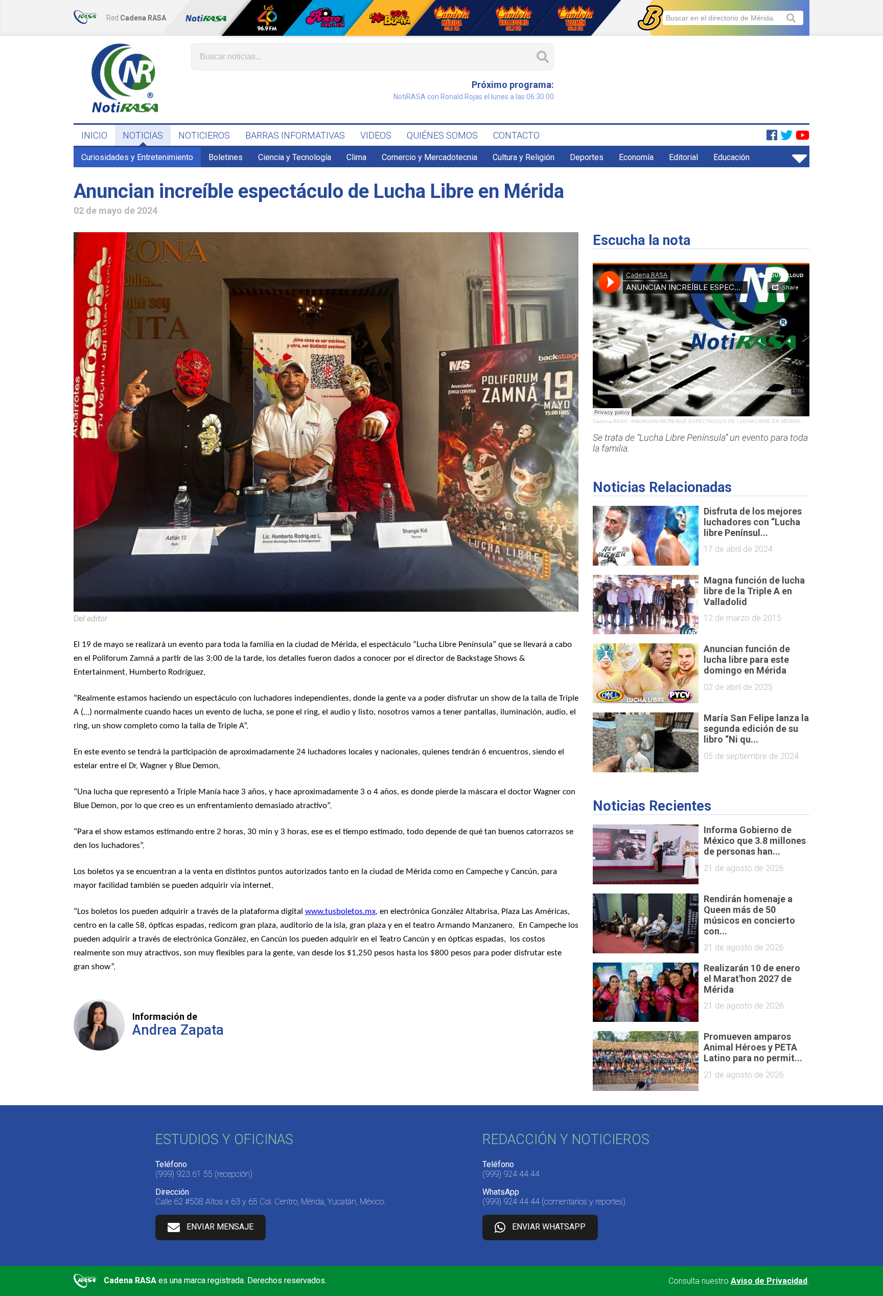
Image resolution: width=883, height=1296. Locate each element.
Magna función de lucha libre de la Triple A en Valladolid (754, 591)
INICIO (94, 135)
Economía (636, 157)
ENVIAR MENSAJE (220, 1227)
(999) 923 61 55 (184, 1174)
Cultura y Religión (523, 157)
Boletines (225, 157)
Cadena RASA (610, 421)
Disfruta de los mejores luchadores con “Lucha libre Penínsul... (753, 522)
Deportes (586, 157)
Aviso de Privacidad (769, 1281)
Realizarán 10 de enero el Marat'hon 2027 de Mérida (752, 979)
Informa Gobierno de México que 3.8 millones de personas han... (755, 840)
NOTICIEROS (204, 135)
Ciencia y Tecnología (294, 157)
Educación (731, 157)
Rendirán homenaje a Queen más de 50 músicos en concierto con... (749, 914)
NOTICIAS (143, 135)
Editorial (683, 157)
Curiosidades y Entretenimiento (137, 157)
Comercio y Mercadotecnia (429, 157)
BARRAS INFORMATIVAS (295, 135)
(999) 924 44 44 (511, 1174)
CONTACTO (516, 135)
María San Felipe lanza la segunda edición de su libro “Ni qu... (756, 728)
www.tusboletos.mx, (341, 911)
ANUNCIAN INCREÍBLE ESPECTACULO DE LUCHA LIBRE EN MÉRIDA (716, 421)
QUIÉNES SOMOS (442, 135)
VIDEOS (375, 135)
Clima (356, 157)
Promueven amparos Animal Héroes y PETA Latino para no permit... (753, 1047)
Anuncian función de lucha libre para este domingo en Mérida (747, 659)
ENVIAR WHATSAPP (549, 1227)
